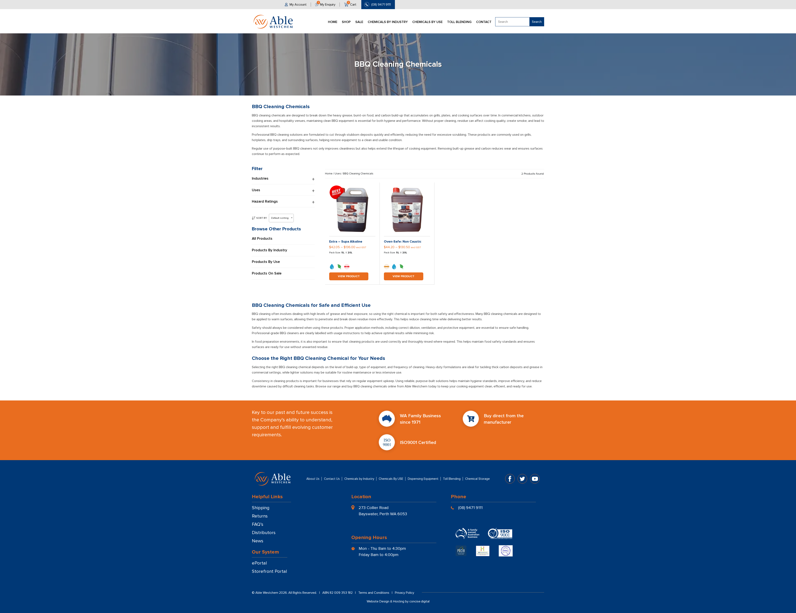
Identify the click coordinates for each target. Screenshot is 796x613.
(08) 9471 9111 (381, 4)
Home (332, 22)
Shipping (260, 508)
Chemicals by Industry (359, 479)
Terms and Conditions (373, 593)
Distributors (263, 533)
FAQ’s (257, 524)
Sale (359, 22)
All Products (262, 239)
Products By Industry (269, 250)
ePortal (259, 563)
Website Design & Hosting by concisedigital (398, 601)
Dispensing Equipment (423, 479)
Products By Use (266, 262)
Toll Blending (459, 22)
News (257, 541)
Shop (346, 22)
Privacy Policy (404, 593)
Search (537, 22)
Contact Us (332, 479)
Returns (260, 516)
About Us (312, 479)
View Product (349, 276)
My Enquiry (327, 4)
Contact (483, 22)
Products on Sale (267, 273)
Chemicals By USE (427, 22)
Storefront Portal (269, 571)
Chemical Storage (477, 479)
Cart (353, 4)
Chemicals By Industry (388, 22)
